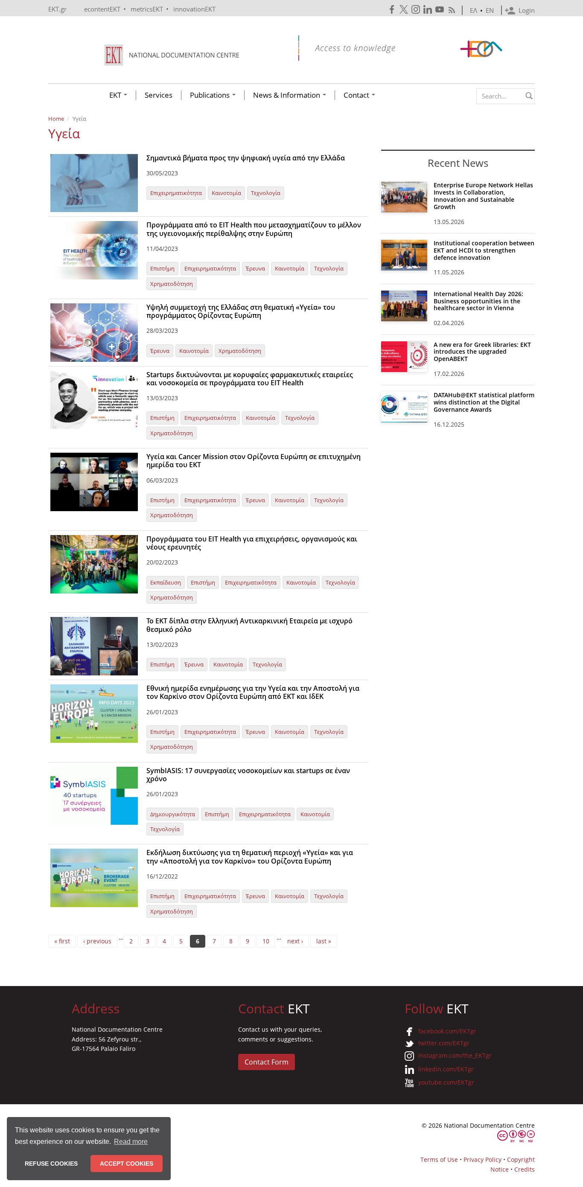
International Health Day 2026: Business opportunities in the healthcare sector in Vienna (478, 301)
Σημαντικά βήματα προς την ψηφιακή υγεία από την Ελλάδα (245, 158)
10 (265, 941)
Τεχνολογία (265, 193)
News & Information (287, 95)
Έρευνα (255, 268)
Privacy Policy (482, 1159)
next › (295, 941)
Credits (524, 1169)
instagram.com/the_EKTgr (455, 1055)
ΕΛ (473, 10)
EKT (116, 95)
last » (323, 941)
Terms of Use (439, 1159)
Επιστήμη (162, 268)
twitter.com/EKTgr (443, 1043)
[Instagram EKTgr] (416, 10)
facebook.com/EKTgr (447, 1031)
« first (62, 941)
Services (158, 95)
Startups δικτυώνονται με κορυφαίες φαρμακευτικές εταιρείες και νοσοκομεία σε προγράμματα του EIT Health (249, 378)
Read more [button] (131, 1141)
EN (490, 10)
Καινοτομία (226, 193)
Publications (210, 95)
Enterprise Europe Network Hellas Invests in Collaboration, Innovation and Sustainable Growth (483, 195)
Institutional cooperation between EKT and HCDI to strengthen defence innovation (484, 250)
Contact (357, 95)
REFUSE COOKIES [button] (51, 1163)
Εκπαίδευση (165, 582)
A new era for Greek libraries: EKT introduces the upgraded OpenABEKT (482, 351)
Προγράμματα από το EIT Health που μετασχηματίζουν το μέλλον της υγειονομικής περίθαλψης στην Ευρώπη (253, 229)
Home (56, 118)
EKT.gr (57, 9)
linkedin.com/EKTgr (446, 1069)
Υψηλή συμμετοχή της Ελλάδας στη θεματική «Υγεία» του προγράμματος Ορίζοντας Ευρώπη (240, 311)
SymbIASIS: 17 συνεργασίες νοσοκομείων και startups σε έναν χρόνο (248, 774)
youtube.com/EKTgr (446, 1082)
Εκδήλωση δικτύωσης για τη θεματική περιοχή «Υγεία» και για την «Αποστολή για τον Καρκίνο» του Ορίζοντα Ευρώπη (249, 856)
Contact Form (267, 1062)
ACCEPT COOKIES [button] (126, 1163)
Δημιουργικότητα (172, 814)
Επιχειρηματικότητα (176, 193)
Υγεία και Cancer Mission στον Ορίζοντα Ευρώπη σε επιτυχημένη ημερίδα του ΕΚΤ (253, 460)
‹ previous (97, 941)
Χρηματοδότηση (171, 284)
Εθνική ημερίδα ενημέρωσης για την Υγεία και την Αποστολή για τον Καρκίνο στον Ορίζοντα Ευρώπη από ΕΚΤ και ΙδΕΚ (252, 692)
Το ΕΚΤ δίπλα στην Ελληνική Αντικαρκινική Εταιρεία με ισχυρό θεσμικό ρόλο (249, 625)
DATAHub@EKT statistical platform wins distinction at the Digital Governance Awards (484, 402)
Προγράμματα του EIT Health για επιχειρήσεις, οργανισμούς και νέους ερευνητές (251, 543)
